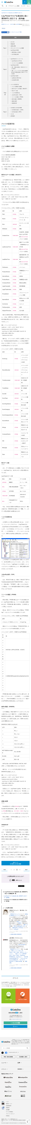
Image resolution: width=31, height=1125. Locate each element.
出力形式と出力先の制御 (16, 107)
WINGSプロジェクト (15, 914)
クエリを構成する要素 (17, 86)
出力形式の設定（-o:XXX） (18, 109)
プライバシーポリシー (10, 1113)
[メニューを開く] (2, 2)
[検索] (2, 6)
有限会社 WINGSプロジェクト (18, 914)
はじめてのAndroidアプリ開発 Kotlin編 (17, 960)
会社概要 (7, 1109)
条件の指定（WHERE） (17, 99)
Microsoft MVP (21, 944)
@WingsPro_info (21, 926)
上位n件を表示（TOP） (17, 95)
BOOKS (20, 1069)
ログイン (16, 1026)
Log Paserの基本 (14, 75)
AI (6, 6)
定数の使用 (14, 101)
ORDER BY (14, 103)
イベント (3, 1069)
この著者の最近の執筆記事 (15, 934)
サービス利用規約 (9, 1111)
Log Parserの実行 (15, 65)
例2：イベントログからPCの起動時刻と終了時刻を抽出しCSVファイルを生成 (19, 72)
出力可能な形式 (15, 54)
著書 (25, 924)
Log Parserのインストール (17, 58)
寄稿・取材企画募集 (8, 1056)
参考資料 (13, 116)
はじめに (13, 41)
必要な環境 (13, 46)
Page (5, 48)
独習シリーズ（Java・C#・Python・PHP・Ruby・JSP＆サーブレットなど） (18, 952)
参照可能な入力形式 (16, 52)
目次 (15, 37)
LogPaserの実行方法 (16, 78)
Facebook (16, 929)
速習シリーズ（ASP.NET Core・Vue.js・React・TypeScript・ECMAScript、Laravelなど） (18, 955)
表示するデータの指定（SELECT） (20, 88)
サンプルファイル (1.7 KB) (15, 32)
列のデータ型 (15, 90)
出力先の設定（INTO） (17, 111)
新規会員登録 (16, 1022)
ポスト (21, 886)
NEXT (26, 869)
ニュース (3, 1062)
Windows (3, 28)
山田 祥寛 (18, 24)
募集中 (19, 923)
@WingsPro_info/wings (17, 927)
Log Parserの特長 (15, 50)
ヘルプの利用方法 (16, 92)
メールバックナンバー (16, 1019)
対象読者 (13, 44)
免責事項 (7, 1107)
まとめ (12, 114)
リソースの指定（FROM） (18, 97)
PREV (5, 869)
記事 (19, 1062)
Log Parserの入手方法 (17, 61)
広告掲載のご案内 (23, 1056)
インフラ (23, 6)
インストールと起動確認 (17, 63)
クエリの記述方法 (15, 84)
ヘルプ (7, 1101)
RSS (15, 926)
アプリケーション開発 (14, 6)
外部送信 (7, 1115)
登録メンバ (19, 921)
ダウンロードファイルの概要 (17, 48)
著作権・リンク (9, 1103)
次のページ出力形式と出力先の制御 (15, 863)
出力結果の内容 (15, 80)
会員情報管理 (8, 1105)
